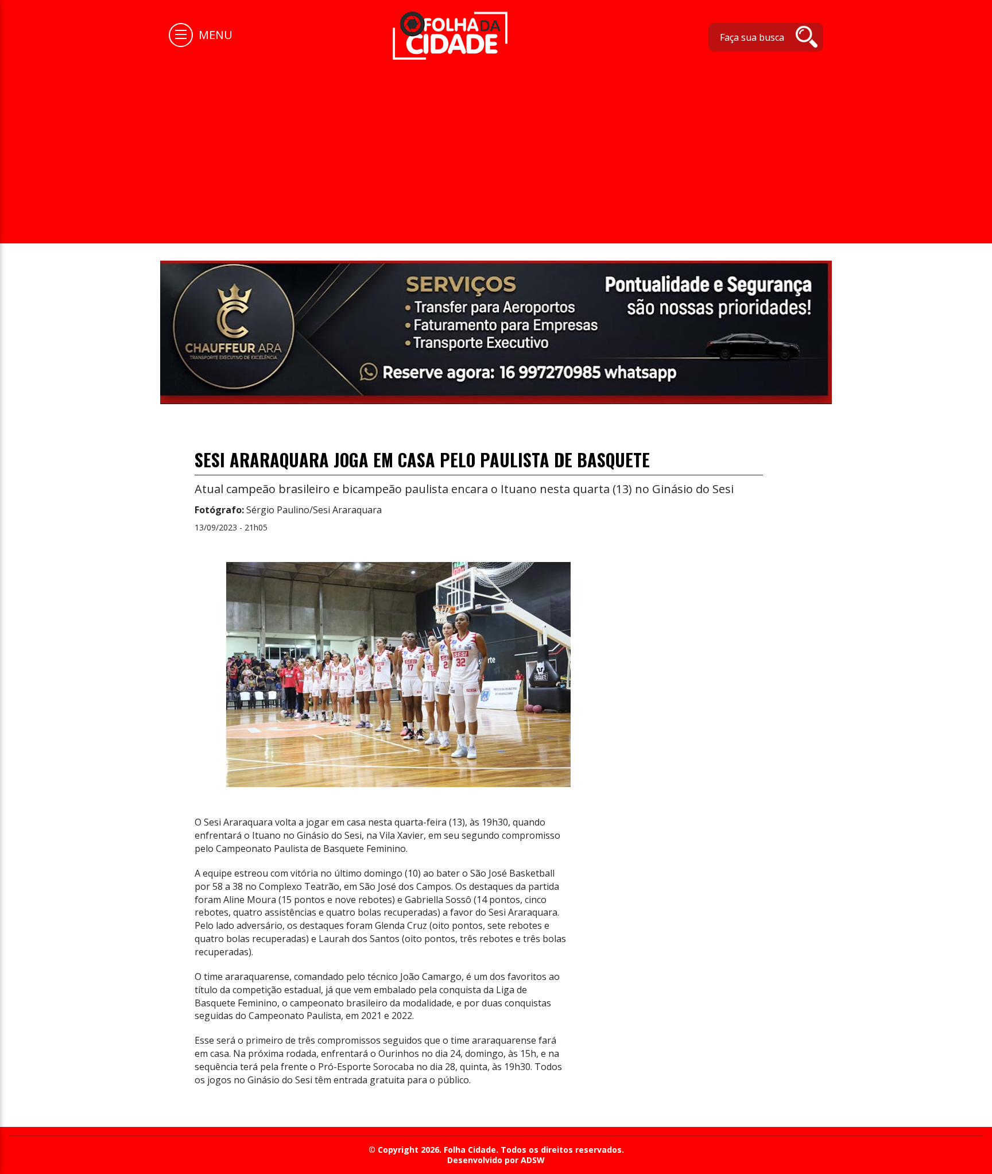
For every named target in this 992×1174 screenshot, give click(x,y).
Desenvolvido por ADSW (496, 1160)
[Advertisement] (496, 145)
